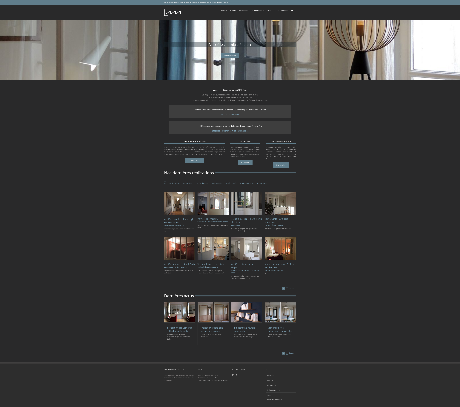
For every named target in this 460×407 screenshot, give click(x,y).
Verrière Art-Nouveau (230, 114)
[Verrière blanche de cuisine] (213, 238)
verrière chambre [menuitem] (202, 183)
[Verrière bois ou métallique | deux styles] (280, 312)
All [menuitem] (165, 183)
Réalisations (271, 385)
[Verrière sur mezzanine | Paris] (179, 238)
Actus (269, 395)
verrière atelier (169, 225)
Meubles (270, 380)
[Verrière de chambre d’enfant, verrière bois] (280, 238)
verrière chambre (247, 270)
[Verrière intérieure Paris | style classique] (246, 193)
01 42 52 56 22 (211, 378)
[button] (292, 10)
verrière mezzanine (180, 267)
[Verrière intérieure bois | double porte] (280, 193)
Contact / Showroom (274, 400)
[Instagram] (233, 375)
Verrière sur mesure (208, 218)
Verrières (270, 375)
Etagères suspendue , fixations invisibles (230, 130)
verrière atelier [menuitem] (174, 183)
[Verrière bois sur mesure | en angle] (246, 238)
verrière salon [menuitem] (262, 183)
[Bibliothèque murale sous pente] (246, 312)
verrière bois (179, 225)
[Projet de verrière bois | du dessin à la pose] (213, 312)
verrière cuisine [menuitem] (217, 183)
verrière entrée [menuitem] (231, 183)
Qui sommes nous (273, 390)
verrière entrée (212, 222)
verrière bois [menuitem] (187, 183)
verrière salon (223, 222)
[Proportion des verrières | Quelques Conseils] (179, 312)
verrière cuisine (212, 267)
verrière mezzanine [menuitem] (247, 183)
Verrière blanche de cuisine (211, 264)
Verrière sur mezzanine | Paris (179, 264)
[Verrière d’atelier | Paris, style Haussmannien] (179, 193)
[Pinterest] (236, 375)
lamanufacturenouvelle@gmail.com (215, 380)
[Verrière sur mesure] (213, 193)
